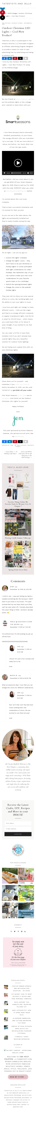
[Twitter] (14, 931)
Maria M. (14, 675)
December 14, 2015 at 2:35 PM (20, 589)
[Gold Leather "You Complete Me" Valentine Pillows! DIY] (10, 893)
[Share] (4, 58)
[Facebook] (11, 931)
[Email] (25, 58)
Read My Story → (18, 1077)
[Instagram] (21, 931)
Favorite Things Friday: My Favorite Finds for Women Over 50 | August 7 (18, 504)
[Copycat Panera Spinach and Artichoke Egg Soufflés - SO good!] (10, 876)
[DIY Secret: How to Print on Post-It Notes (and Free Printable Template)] (26, 876)
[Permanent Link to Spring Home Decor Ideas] (18, 567)
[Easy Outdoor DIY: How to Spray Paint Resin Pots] (26, 893)
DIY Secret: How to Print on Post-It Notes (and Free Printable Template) (22, 996)
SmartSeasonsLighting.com (16, 191)
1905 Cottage (12, 13)
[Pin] (15, 58)
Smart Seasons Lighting (25, 99)
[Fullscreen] (31, 173)
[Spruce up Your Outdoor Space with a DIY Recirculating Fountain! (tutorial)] (26, 910)
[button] (33, 4)
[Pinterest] (18, 931)
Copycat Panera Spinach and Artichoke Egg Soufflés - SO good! (21, 988)
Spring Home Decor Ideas (18, 570)
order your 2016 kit (22, 384)
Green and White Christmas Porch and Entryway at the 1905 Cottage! (25, 454)
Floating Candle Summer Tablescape (18, 538)
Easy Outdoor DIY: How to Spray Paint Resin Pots (21, 1013)
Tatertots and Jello (17, 4)
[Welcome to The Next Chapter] (18, 1051)
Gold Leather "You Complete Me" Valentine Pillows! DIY (21, 1004)
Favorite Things (17, 23)
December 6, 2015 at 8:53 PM (20, 678)
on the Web (22, 395)
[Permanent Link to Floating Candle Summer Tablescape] (18, 535)
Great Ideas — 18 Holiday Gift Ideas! (10, 453)
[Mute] (28, 173)
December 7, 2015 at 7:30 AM (20, 627)
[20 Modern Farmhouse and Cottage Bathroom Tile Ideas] (10, 910)
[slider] (16, 173)
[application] (18, 163)
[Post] (20, 58)
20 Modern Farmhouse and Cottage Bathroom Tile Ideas (21, 1021)
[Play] (5, 173)
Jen (18, 646)
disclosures (19, 436)
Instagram (5, 398)
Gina (12, 586)
